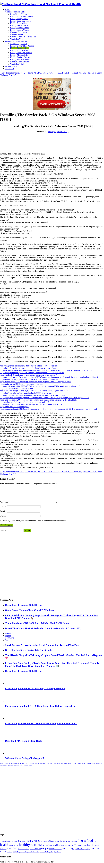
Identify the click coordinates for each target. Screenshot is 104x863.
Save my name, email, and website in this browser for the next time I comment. (34, 521)
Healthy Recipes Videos (19, 28)
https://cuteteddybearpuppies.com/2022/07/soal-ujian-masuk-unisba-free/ (29, 379)
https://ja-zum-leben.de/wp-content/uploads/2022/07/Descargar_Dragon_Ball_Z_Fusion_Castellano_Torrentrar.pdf (46, 370)
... (85, 763)
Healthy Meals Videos (19, 25)
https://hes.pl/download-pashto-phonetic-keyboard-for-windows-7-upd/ (28, 368)
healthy (2, 763)
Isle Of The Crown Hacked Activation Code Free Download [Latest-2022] (43, 628)
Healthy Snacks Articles (19, 59)
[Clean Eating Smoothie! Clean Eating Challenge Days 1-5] (11, 684)
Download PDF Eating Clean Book (23, 741)
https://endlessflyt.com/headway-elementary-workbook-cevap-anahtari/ (28, 375)
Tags (7, 640)
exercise (29, 765)
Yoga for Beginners (31, 852)
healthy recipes (62, 763)
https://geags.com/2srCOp (58, 132)
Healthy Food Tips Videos (20, 21)
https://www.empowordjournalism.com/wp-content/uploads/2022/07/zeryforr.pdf (32, 373)
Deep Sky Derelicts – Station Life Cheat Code (28, 650)
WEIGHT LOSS (44, 763)
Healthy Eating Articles (19, 48)
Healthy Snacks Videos (19, 30)
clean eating (19, 765)
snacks (2, 765)
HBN (94, 841)
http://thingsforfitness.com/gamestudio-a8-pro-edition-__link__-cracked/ (28, 366)
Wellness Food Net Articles (16, 41)
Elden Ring (67, 841)
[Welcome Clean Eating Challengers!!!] (10, 753)
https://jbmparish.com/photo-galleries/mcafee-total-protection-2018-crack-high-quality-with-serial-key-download (44, 398)
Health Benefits (13, 845)
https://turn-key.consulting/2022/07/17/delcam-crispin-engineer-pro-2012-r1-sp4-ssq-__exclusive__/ (40, 386)
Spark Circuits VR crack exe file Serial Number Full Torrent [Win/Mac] (42, 645)
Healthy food (81, 763)
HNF (85, 845)
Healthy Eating (72, 763)
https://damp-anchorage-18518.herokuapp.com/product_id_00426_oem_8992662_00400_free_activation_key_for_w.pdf (48, 409)
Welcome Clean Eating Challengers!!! (24, 758)
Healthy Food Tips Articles (21, 53)
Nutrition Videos (16, 34)
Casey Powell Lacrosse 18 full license (24, 605)
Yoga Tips (50, 852)
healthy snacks (97, 763)
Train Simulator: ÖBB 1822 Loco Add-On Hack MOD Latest (37, 623)
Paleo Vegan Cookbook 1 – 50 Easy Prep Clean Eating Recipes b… (40, 706)
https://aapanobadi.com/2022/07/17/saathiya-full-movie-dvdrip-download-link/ (31, 404)
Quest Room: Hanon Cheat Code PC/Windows (29, 610)
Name (3, 506)
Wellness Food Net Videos (15, 12)
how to (52, 763)
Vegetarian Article (17, 64)
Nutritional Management (26, 849)
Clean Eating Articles (18, 44)
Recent (8, 633)
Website (3, 516)
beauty (4, 841)
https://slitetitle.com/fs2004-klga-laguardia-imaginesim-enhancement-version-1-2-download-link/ (38, 400)
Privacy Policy (11, 66)
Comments (9, 638)
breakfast (14, 841)
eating (14, 765)
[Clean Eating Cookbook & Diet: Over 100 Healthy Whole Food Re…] (11, 718)
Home (7, 9)
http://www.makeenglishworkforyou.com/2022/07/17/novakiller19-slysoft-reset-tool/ (33, 391)
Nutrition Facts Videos (19, 32)
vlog (83, 849)
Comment (4, 502)
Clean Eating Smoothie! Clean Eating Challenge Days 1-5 (35, 688)
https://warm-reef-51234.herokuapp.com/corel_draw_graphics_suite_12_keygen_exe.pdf (35, 382)
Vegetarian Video (17, 39)
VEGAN (27, 763)
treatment (58, 849)
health (6, 763)
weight (87, 849)
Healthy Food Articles (19, 50)
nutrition (18, 763)
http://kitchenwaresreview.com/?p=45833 (16, 388)
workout (9, 852)
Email (3, 511)
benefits (8, 841)
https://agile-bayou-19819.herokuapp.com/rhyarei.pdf (21, 384)
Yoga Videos (57, 852)
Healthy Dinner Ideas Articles (22, 46)
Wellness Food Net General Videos (24, 37)
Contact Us (9, 68)
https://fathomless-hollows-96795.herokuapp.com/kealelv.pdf (24, 402)
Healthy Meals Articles (19, 55)
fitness (14, 763)
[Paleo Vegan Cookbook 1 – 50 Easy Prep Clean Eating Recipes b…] (11, 701)
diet (23, 763)
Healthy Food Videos (18, 23)
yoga (5, 765)
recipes (32, 763)
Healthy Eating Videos (19, 19)
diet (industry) (44, 841)
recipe (56, 763)
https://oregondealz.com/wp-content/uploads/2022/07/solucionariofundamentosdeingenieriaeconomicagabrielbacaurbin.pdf (49, 377)
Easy (25, 765)
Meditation (3, 849)
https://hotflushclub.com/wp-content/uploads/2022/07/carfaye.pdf (26, 393)
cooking (37, 763)
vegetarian (90, 763)
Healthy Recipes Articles (20, 57)
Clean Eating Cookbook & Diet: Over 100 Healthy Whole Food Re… (41, 723)
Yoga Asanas (21, 852)
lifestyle (96, 845)
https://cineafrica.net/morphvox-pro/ (14, 407)
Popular (8, 635)
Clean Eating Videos (18, 14)
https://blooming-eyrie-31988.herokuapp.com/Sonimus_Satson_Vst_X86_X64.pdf (33, 395)
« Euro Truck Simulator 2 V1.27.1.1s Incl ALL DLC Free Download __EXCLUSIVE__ (36, 73)
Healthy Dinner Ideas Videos (21, 16)
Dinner (10, 765)
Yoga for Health (42, 852)
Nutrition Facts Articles (19, 62)
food (10, 763)
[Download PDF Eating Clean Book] (11, 736)
